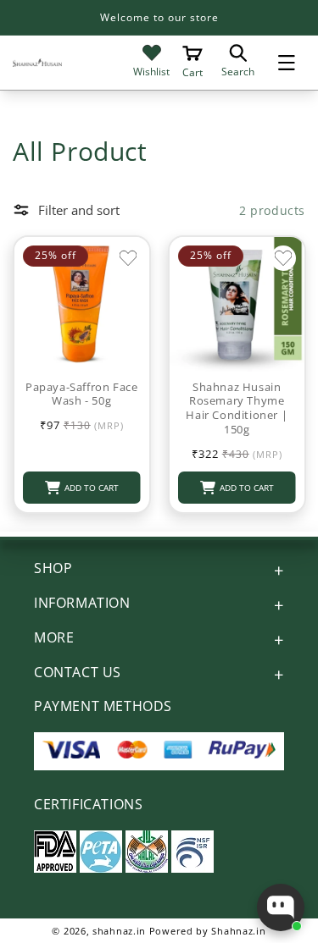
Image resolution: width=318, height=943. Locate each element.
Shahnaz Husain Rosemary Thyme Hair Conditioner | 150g (236, 409)
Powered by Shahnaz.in (207, 930)
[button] (286, 62)
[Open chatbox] (280, 907)
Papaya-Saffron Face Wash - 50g (81, 394)
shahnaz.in (119, 930)
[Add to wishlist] (128, 258)
